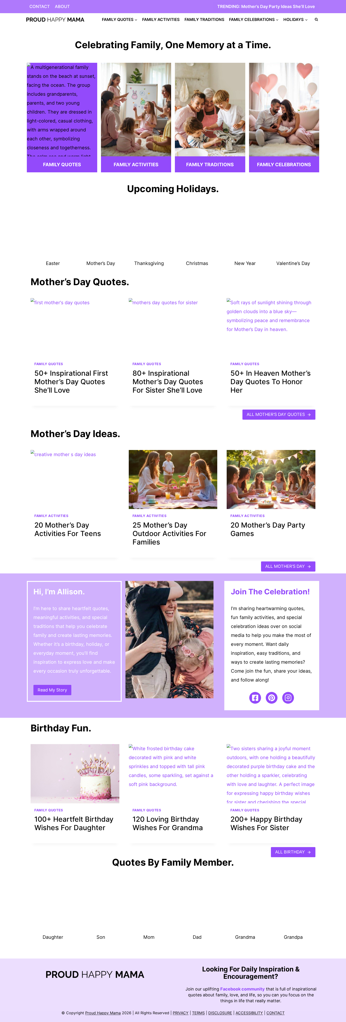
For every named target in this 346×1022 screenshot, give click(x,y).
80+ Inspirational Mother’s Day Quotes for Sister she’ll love (168, 381)
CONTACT (39, 6)
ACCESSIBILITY (249, 1012)
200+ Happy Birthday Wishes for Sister (266, 823)
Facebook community (242, 988)
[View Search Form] (316, 19)
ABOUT (62, 6)
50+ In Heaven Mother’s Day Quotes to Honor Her (270, 381)
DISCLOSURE (220, 1012)
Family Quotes (48, 364)
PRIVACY (181, 1012)
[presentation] (75, 327)
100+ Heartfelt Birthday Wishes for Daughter (73, 823)
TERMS (198, 1012)
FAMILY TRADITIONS (204, 19)
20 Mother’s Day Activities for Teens (67, 529)
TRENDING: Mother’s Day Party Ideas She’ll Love (266, 6)
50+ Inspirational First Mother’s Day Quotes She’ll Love (71, 381)
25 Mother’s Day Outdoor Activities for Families (169, 533)
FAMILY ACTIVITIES (161, 19)
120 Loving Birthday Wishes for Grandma (168, 823)
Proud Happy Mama (103, 1012)
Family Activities (51, 516)
